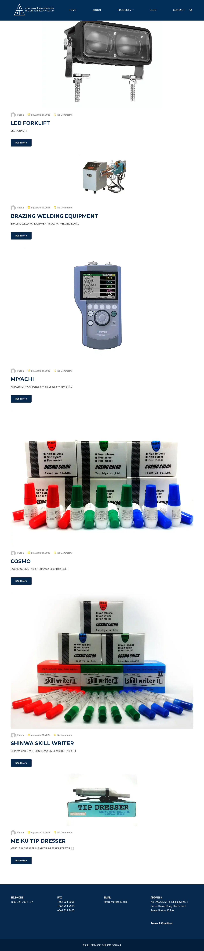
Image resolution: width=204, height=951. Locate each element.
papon (20, 115)
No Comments (65, 115)
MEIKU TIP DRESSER (38, 841)
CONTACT (179, 10)
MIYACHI (22, 379)
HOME (72, 10)
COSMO (21, 561)
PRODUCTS (124, 10)
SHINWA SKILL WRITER (42, 743)
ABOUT (97, 10)
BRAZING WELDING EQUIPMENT (54, 216)
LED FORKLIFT (30, 123)
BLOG (153, 10)
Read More (21, 142)
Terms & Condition (161, 923)
